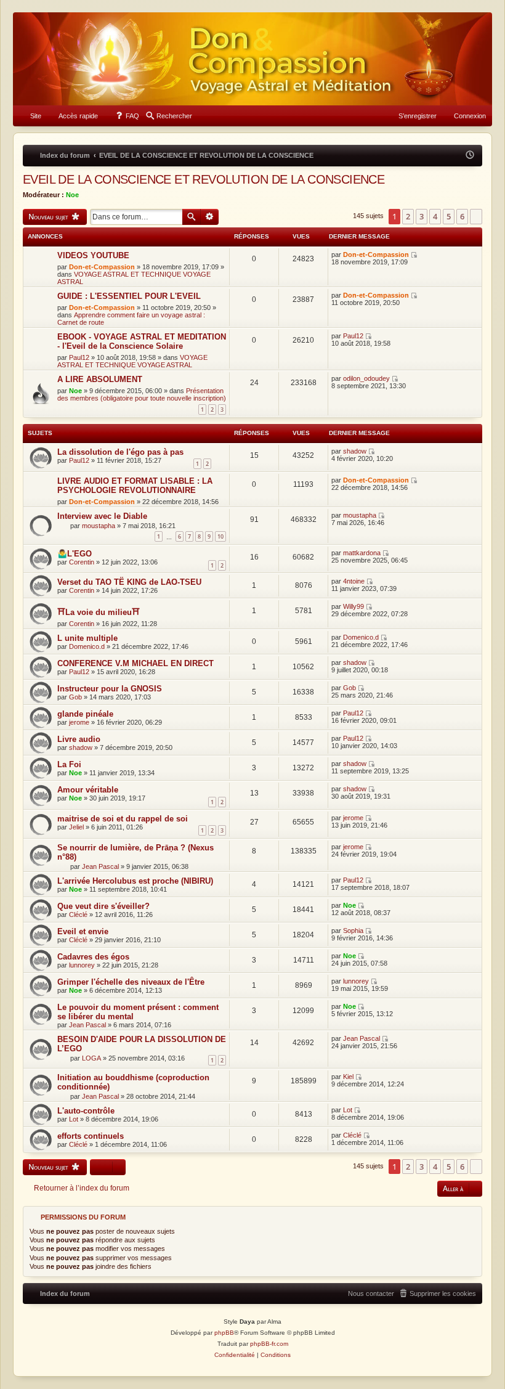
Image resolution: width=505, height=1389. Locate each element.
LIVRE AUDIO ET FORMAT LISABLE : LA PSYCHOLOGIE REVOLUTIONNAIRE (134, 485)
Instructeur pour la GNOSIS (109, 688)
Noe (72, 194)
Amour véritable (87, 789)
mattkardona (362, 552)
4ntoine (354, 581)
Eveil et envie (82, 931)
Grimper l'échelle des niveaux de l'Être (130, 982)
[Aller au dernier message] (415, 254)
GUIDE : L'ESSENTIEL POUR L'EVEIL (129, 296)
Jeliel (76, 827)
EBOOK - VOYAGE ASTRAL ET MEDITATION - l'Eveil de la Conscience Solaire (141, 341)
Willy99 (353, 606)
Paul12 (79, 357)
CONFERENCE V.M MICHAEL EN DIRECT (135, 663)
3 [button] (421, 216)
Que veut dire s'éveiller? (103, 906)
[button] (476, 216)
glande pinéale (85, 714)
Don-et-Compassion (102, 267)
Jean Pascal (100, 866)
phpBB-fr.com (269, 1343)
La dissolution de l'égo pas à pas (120, 452)
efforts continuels (90, 1136)
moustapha (98, 525)
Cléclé (78, 914)
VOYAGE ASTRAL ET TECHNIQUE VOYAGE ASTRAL (132, 361)
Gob (75, 697)
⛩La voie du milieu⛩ (98, 612)
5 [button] (448, 216)
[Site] (252, 58)
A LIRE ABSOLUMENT (99, 379)
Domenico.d (87, 646)
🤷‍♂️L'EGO (74, 553)
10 (220, 536)
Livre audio (78, 739)
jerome (79, 722)
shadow (354, 451)
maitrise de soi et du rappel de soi (122, 818)
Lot (73, 1119)
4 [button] (435, 216)
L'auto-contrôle (86, 1110)
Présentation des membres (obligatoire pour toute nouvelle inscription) (141, 394)
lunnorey (82, 965)
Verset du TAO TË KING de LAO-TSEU (129, 582)
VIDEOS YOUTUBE (93, 255)
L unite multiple (87, 638)
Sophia (353, 930)
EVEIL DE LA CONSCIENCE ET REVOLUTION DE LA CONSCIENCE (203, 179)
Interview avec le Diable (102, 516)
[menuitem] (30, 115)
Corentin (81, 562)
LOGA (91, 1058)
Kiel (348, 1076)
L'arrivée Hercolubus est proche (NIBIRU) (135, 881)
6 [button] (462, 216)
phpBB (224, 1332)
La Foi (69, 764)
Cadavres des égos (93, 956)
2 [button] (408, 216)
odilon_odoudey (366, 378)
